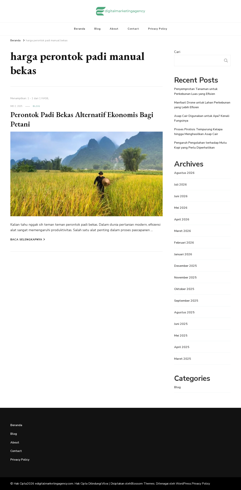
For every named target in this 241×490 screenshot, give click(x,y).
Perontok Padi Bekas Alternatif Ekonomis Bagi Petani (81, 119)
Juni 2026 (181, 196)
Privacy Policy (157, 29)
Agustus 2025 (184, 312)
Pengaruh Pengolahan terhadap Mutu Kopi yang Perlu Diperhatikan (200, 145)
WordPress (183, 484)
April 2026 (181, 219)
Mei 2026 (180, 208)
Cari (177, 52)
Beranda (79, 29)
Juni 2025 (181, 324)
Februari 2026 (184, 243)
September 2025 (186, 301)
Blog (97, 29)
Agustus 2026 (184, 173)
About (114, 29)
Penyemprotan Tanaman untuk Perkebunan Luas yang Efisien (195, 91)
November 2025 (185, 277)
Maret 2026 (182, 231)
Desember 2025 (185, 266)
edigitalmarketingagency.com (54, 484)
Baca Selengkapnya (26, 239)
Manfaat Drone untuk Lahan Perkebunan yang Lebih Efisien (202, 105)
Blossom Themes (143, 484)
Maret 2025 (182, 359)
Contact (133, 29)
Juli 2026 (180, 185)
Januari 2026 (183, 254)
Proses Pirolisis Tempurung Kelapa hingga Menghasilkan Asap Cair (198, 131)
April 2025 (181, 347)
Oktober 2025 (184, 289)
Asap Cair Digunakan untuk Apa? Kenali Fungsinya (201, 118)
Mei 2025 (180, 336)
